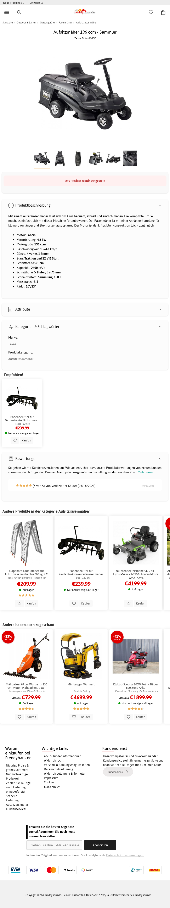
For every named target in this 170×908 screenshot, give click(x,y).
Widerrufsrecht (53, 760)
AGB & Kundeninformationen (62, 756)
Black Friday (52, 787)
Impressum (51, 778)
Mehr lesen (145, 472)
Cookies (49, 782)
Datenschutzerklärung (58, 769)
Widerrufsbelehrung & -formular (64, 773)
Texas (12, 344)
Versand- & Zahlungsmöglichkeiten (67, 765)
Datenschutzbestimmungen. (125, 855)
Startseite (7, 22)
